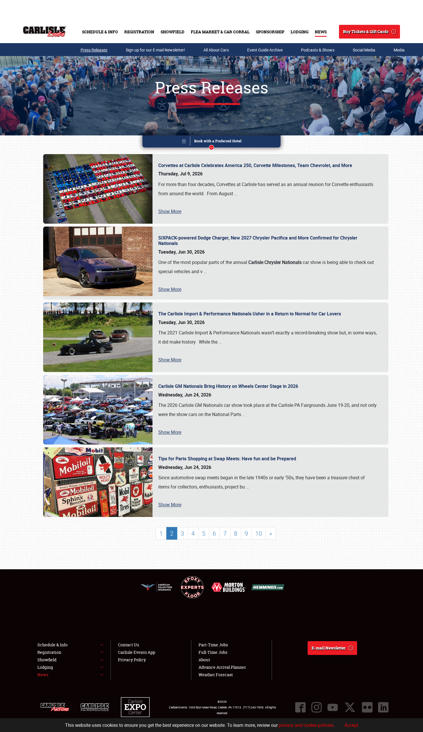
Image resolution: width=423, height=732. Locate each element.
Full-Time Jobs (213, 652)
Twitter (350, 707)
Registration (139, 32)
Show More (169, 211)
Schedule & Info (100, 32)
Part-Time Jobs (213, 644)
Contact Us (128, 644)
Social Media (364, 50)
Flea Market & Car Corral (220, 32)
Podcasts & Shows (317, 50)
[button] (211, 142)
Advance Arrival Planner (222, 667)
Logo (44, 31)
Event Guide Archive (265, 50)
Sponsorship (270, 32)
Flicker (367, 707)
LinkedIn (383, 707)
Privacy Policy (132, 659)
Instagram (316, 707)
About (204, 659)
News (321, 32)
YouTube (332, 707)
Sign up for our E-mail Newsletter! (155, 50)
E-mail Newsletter (329, 648)
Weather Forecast (216, 674)
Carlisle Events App (136, 652)
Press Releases (94, 50)
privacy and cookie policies (306, 725)
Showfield (172, 32)
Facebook (300, 707)
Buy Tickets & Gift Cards (365, 31)
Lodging (299, 32)
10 (258, 533)
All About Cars (216, 50)
